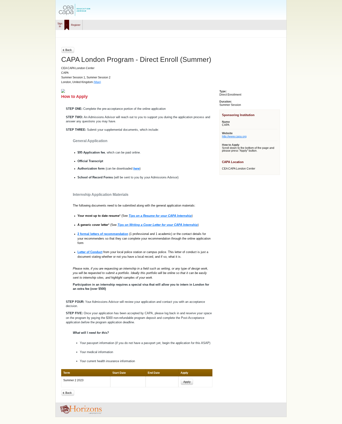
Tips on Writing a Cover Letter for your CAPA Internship (157, 225)
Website (227, 133)
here (136, 168)
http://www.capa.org (234, 136)
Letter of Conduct (89, 252)
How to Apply (230, 145)
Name (226, 122)
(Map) (97, 82)
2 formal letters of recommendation (102, 234)
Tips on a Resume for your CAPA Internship (160, 215)
